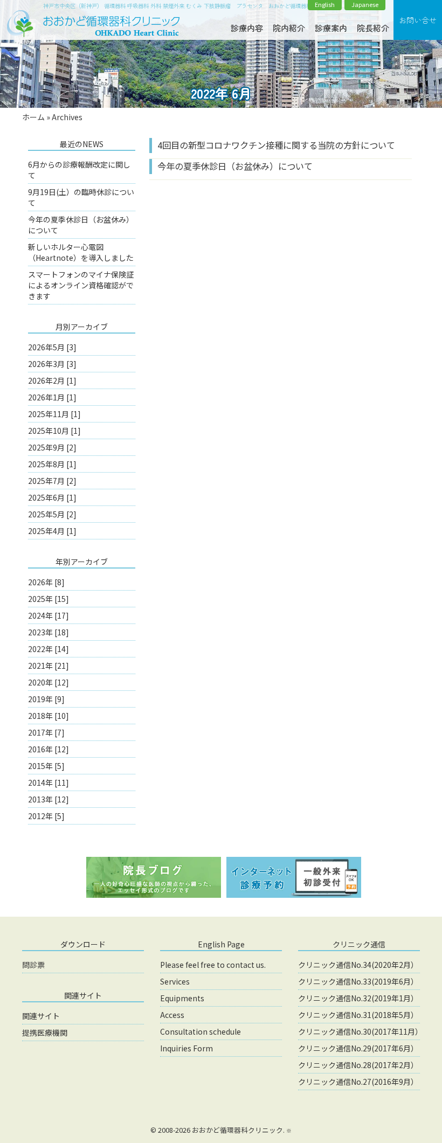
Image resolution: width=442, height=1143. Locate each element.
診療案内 (331, 28)
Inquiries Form (186, 1048)
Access (172, 1014)
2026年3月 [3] (52, 363)
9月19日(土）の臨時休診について (81, 197)
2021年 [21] (48, 665)
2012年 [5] (46, 816)
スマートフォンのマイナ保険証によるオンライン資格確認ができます (81, 285)
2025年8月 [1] (52, 464)
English (325, 5)
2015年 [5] (46, 765)
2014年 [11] (48, 782)
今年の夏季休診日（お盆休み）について (235, 166)
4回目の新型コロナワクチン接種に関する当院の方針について (276, 144)
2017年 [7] (46, 732)
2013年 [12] (48, 799)
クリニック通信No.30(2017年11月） (359, 1031)
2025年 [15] (48, 598)
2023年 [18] (48, 632)
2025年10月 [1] (54, 430)
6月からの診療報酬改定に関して (79, 170)
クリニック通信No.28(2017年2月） (358, 1064)
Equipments (182, 998)
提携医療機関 (44, 1032)
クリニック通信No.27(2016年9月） (358, 1081)
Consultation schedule (200, 1031)
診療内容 (247, 28)
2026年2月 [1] (52, 380)
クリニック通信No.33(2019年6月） (358, 981)
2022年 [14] (48, 648)
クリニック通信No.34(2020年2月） (358, 964)
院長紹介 (373, 28)
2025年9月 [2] (52, 447)
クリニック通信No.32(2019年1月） (358, 998)
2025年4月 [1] (52, 530)
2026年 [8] (46, 582)
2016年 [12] (48, 749)
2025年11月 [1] (54, 413)
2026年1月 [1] (52, 397)
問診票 (33, 964)
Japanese (364, 5)
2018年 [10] (48, 715)
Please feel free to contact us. (213, 964)
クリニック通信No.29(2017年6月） (358, 1048)
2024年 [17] (48, 615)
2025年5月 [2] (52, 514)
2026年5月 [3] (52, 347)
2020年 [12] (48, 682)
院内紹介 (289, 28)
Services (175, 981)
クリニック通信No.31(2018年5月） (358, 1014)
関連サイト (41, 1015)
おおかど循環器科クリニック (237, 1130)
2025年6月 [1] (52, 497)
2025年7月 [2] (52, 480)
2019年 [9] (46, 699)
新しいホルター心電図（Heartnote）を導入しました (81, 252)
